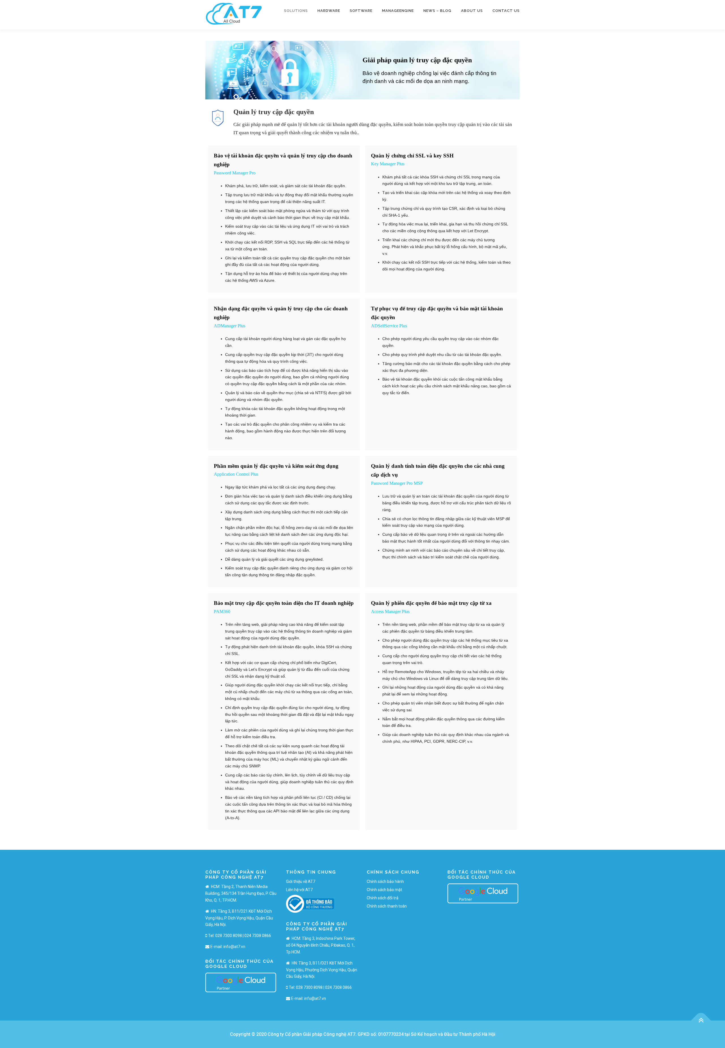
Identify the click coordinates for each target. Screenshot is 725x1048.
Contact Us (506, 10)
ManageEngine (398, 10)
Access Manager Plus (390, 611)
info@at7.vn (234, 946)
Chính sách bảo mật (384, 889)
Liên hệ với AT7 (299, 889)
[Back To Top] (701, 1020)
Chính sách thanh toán (387, 906)
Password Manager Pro (234, 172)
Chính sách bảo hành (385, 881)
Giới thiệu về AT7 (300, 881)
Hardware (328, 10)
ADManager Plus (229, 325)
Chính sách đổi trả (382, 898)
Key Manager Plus (387, 163)
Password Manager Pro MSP (397, 483)
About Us (472, 10)
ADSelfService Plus (389, 325)
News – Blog (437, 10)
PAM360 (222, 611)
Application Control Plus (236, 474)
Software (361, 10)
